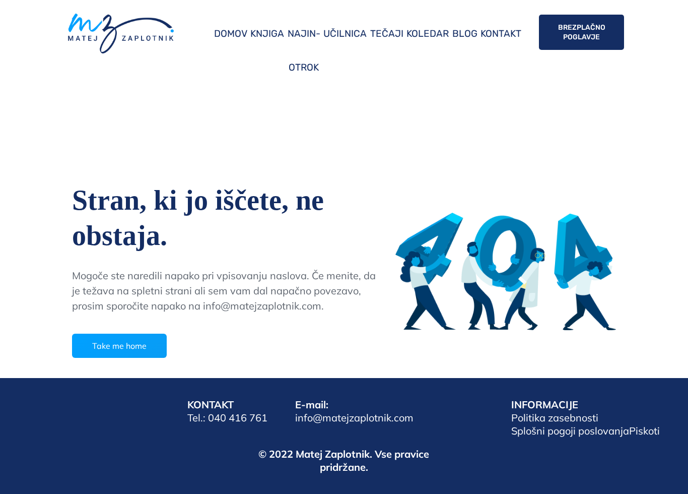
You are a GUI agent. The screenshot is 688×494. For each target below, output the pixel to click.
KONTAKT (500, 33)
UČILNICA (345, 33)
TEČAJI (386, 33)
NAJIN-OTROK (304, 50)
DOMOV (230, 33)
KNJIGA (267, 33)
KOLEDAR (427, 33)
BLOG (464, 33)
